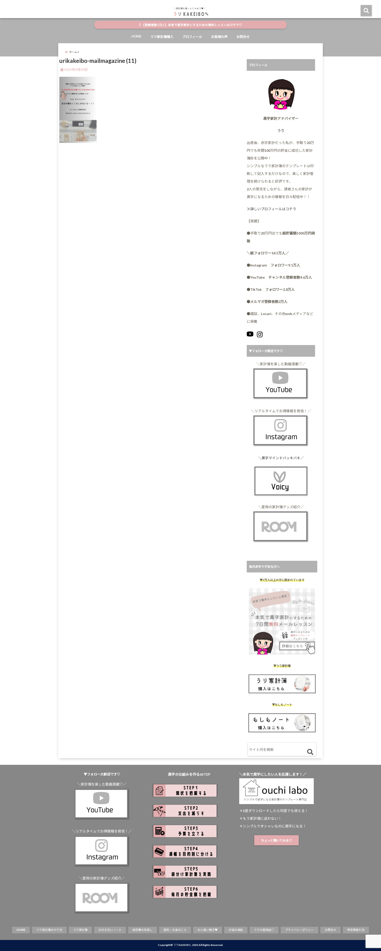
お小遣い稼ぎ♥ (208, 930)
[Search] (310, 752)
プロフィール (192, 37)
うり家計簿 (80, 930)
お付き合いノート (110, 930)
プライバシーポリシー (299, 930)
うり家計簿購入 (162, 37)
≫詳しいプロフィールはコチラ (271, 209)
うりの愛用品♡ (264, 930)
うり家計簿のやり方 (49, 930)
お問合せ (243, 37)
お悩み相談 (236, 930)
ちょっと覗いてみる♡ (276, 840)
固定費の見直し (143, 930)
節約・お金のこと (175, 930)
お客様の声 (219, 37)
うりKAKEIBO (181, 945)
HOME (136, 36)
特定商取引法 (355, 930)
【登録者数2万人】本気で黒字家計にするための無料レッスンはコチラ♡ (191, 25)
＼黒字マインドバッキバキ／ (281, 458)
